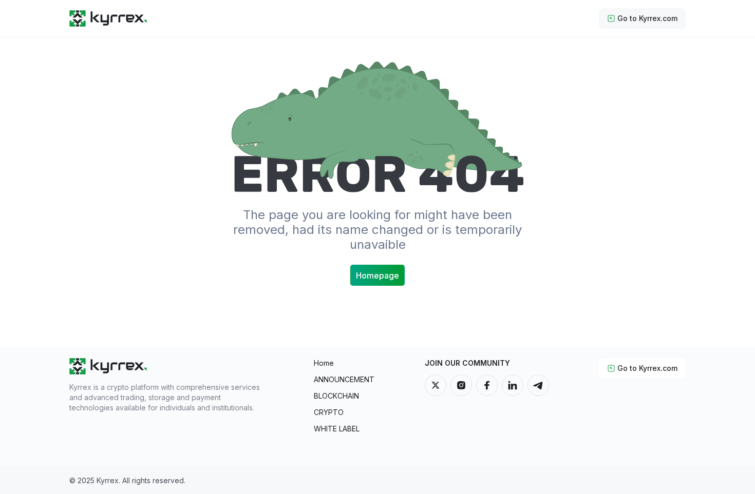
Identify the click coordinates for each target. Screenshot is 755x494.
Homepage (377, 275)
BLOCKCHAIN (336, 395)
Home (324, 363)
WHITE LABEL (337, 428)
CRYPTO (329, 412)
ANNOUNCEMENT (344, 379)
